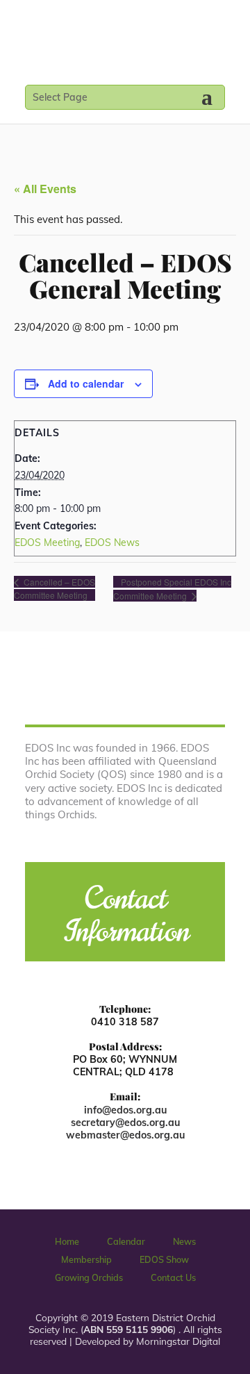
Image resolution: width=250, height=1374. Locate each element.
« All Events (45, 189)
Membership (86, 1259)
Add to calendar (86, 383)
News (184, 1241)
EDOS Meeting (47, 542)
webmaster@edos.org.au (125, 1135)
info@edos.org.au (125, 1110)
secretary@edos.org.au (125, 1122)
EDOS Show (164, 1259)
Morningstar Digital (178, 1341)
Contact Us (173, 1277)
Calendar (126, 1241)
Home (67, 1241)
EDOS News (112, 542)
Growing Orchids (89, 1277)
